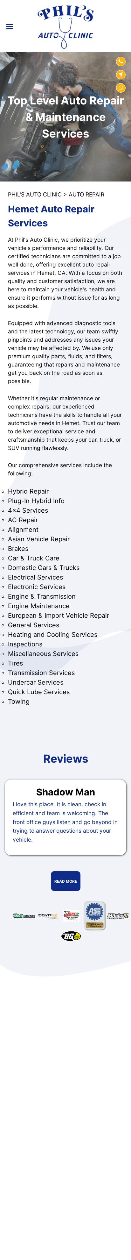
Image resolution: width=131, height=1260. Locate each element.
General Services (33, 625)
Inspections (25, 644)
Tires (15, 663)
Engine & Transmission (42, 596)
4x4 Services (28, 510)
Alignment (23, 529)
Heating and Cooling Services (52, 634)
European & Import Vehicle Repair (58, 615)
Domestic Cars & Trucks (43, 568)
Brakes (18, 548)
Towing (19, 701)
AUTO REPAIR (86, 194)
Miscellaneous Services (43, 654)
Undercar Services (35, 682)
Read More (65, 881)
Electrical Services (35, 577)
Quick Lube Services (39, 692)
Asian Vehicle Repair (39, 539)
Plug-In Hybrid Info (36, 501)
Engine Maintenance (39, 606)
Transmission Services (41, 673)
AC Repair (23, 520)
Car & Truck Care (33, 558)
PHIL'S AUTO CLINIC (35, 194)
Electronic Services (37, 587)
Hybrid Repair (28, 491)
